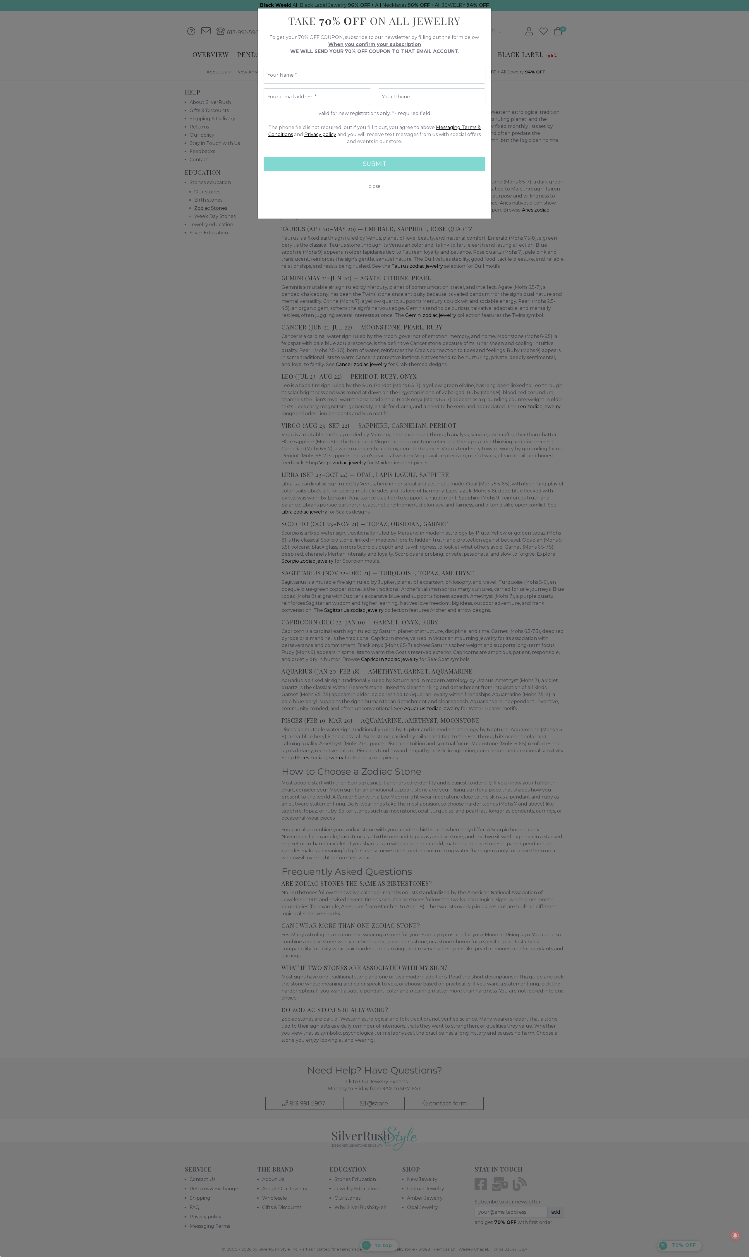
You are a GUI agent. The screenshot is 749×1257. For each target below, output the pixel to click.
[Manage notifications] (735, 1235)
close (375, 186)
